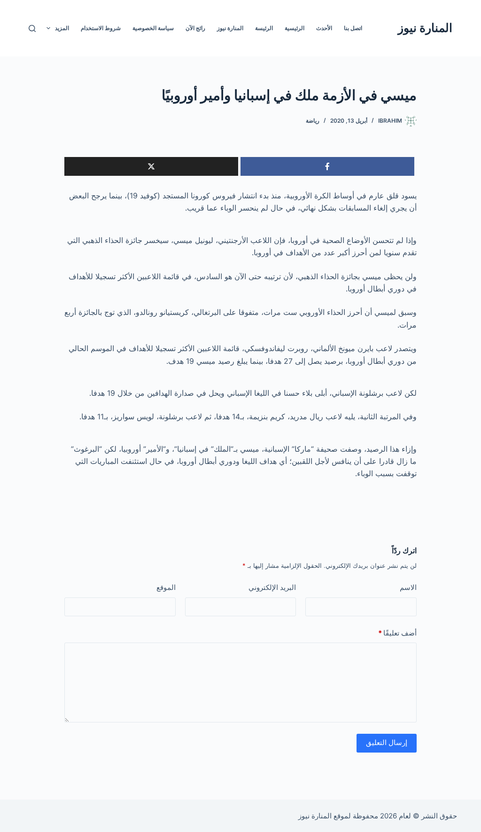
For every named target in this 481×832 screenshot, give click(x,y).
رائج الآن (195, 27)
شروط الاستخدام (101, 27)
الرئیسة (264, 27)
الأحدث (324, 27)
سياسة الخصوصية (153, 27)
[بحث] (32, 28)
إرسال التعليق (386, 742)
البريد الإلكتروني (272, 587)
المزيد (62, 27)
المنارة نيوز (425, 28)
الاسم (408, 587)
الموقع (166, 587)
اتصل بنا (353, 27)
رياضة (312, 120)
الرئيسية (294, 27)
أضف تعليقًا (397, 632)
